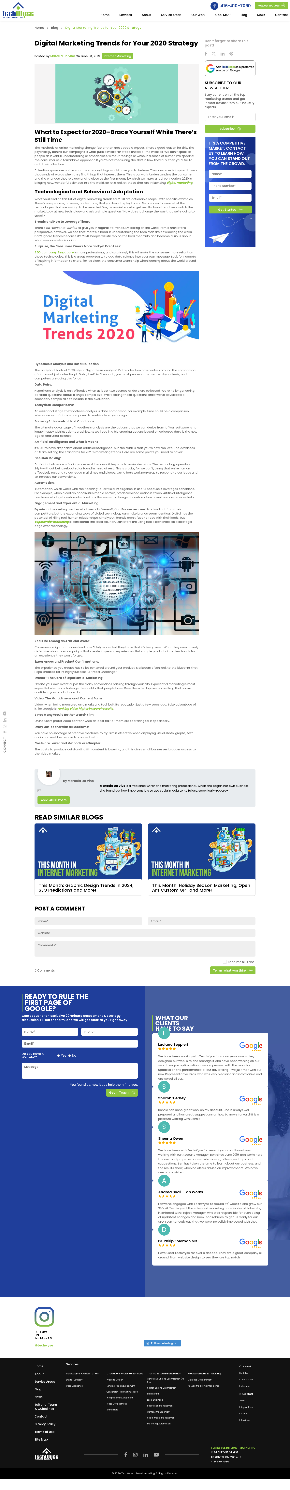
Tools (242, 1400)
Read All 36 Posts (53, 800)
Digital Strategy (74, 1379)
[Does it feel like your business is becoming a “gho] (138, 1322)
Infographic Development (120, 1397)
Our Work (198, 15)
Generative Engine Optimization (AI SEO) (165, 1380)
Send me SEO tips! (241, 962)
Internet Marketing (117, 56)
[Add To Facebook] (4, 732)
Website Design (115, 1379)
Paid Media (153, 1394)
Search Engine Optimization (161, 1387)
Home (105, 15)
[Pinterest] (231, 54)
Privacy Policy (45, 1424)
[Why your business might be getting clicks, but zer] (185, 1322)
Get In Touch (119, 1092)
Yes (63, 1055)
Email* (29, 1043)
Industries (244, 1386)
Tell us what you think (229, 970)
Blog (243, 15)
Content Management (158, 1411)
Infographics (246, 1407)
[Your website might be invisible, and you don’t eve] (91, 1322)
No (74, 1055)
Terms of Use (44, 1432)
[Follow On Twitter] (214, 54)
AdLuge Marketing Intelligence (203, 1385)
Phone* (89, 1031)
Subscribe (227, 129)
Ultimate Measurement (200, 1379)
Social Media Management (161, 1417)
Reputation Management (160, 1405)
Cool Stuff (223, 15)
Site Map (41, 1439)
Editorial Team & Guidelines (46, 1407)
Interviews (244, 1420)
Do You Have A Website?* (33, 1055)
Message (31, 1066)
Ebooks (243, 1413)
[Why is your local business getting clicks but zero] (232, 1322)
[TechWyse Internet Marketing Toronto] (18, 10)
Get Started (227, 209)
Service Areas (171, 15)
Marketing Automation (159, 1423)
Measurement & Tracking (204, 1373)
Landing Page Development (121, 1385)
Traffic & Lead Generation (164, 1373)
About (146, 15)
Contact (281, 15)
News (261, 15)
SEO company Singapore (54, 252)
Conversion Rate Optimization (122, 1391)
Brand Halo (112, 1409)
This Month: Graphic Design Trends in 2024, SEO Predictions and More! (86, 888)
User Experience (74, 1385)
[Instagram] (4, 726)
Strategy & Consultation (82, 1373)
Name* (29, 1031)
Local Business (155, 1399)
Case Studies (246, 1379)
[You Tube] (4, 713)
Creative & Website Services (125, 1373)
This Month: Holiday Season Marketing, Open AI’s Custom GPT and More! (201, 888)
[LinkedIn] (4, 720)
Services (125, 15)
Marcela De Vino (62, 56)
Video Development (117, 1403)
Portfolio (243, 1373)
